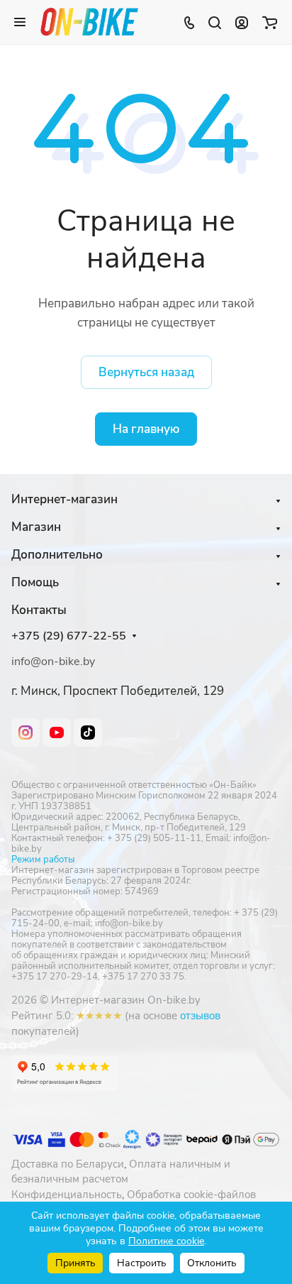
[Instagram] (25, 732)
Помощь (35, 582)
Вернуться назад (146, 372)
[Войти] (241, 22)
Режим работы (42, 859)
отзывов (200, 1016)
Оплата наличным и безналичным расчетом (120, 1172)
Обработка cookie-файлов (191, 1194)
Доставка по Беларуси (67, 1164)
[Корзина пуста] (269, 22)
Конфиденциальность (66, 1194)
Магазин (36, 527)
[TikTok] (88, 732)
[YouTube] (57, 732)
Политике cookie (166, 1241)
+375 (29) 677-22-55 (68, 636)
